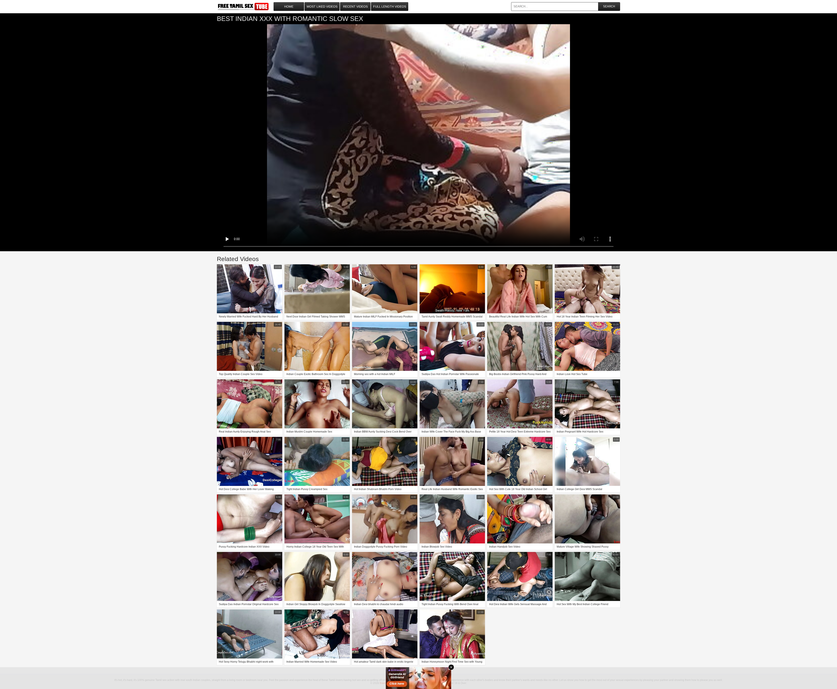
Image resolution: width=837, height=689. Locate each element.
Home (288, 6)
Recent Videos (355, 6)
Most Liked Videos (322, 6)
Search (609, 6)
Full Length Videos (389, 6)
